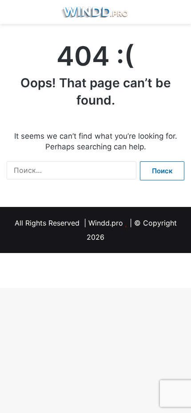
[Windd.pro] (95, 12)
